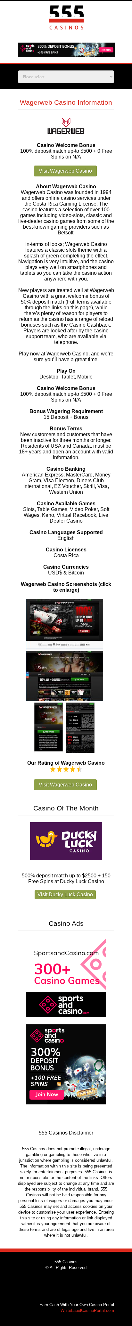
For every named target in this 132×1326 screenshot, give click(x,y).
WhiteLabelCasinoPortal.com (87, 1310)
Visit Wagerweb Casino (65, 171)
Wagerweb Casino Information (66, 102)
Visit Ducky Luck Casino (65, 894)
